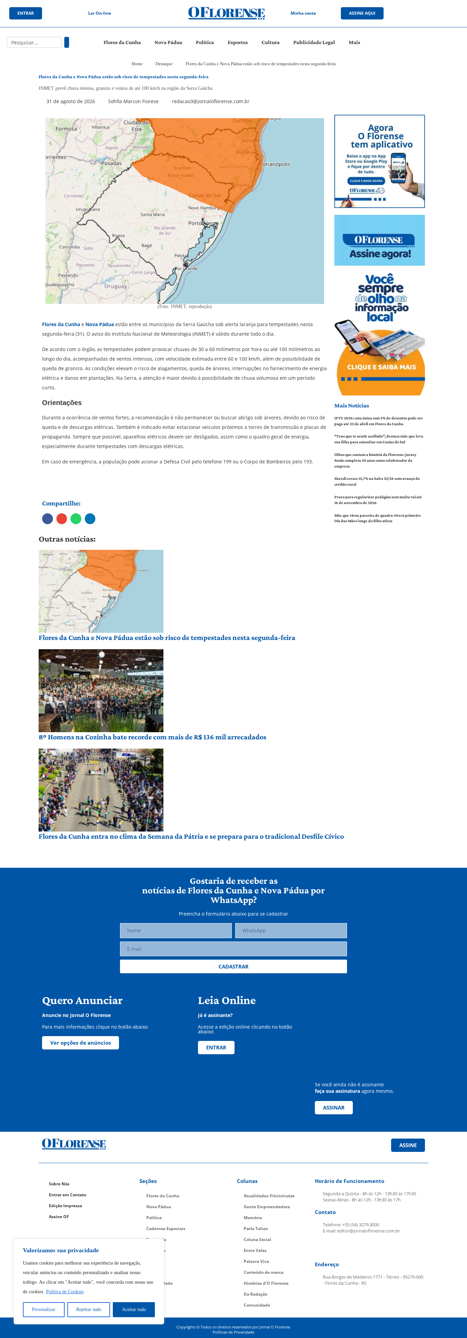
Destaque (164, 63)
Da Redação (255, 1294)
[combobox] (34, 42)
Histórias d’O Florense (266, 1283)
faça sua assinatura (337, 1091)
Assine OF (59, 1216)
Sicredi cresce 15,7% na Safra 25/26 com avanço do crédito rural (377, 481)
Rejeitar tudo (88, 1309)
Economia (156, 1239)
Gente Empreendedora (267, 1207)
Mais (354, 42)
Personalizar (43, 1309)
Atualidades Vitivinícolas (269, 1196)
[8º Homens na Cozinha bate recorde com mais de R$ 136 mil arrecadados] (101, 690)
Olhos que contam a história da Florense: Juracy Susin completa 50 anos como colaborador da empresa (375, 460)
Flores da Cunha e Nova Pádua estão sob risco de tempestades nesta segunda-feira (167, 637)
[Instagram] (420, 13)
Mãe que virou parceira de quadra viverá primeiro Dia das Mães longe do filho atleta (377, 518)
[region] (89, 1281)
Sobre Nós (59, 1184)
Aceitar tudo (134, 1309)
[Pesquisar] (66, 42)
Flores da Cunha (122, 42)
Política (205, 42)
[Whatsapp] (448, 13)
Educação (155, 1250)
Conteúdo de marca (263, 1272)
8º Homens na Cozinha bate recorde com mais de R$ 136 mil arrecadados (152, 737)
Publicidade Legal (314, 42)
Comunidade (159, 1283)
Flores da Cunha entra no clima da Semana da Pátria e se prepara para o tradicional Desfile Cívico (191, 836)
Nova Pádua (168, 42)
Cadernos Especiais (165, 1228)
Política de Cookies (64, 1291)
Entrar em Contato (67, 1195)
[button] (47, 518)
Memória (253, 1218)
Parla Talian (256, 1228)
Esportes (238, 42)
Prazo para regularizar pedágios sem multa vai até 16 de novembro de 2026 (378, 499)
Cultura (271, 42)
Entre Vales (255, 1250)
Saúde (152, 1272)
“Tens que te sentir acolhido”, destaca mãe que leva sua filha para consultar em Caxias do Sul (378, 439)
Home (137, 63)
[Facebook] (406, 13)
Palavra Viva (256, 1261)
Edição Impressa (65, 1206)
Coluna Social (257, 1239)
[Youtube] (434, 13)
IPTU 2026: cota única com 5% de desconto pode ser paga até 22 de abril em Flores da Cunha (378, 421)
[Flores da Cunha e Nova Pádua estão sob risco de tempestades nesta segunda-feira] (101, 591)
